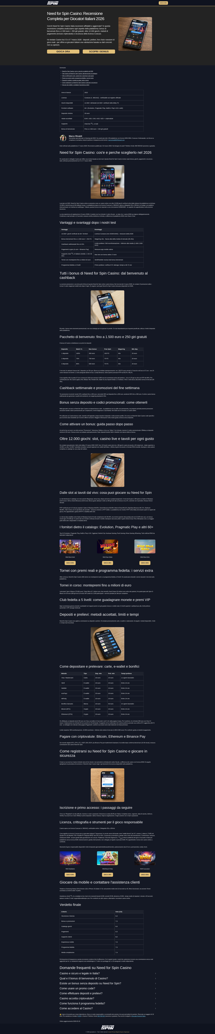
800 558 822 (101, 1016)
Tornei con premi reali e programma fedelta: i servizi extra (77, 78)
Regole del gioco (120, 1032)
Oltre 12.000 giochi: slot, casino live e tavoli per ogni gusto (78, 76)
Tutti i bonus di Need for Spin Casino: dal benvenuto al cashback (79, 73)
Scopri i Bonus (99, 51)
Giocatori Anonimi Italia (138, 1016)
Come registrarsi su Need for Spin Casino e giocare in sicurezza (79, 82)
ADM (79, 1016)
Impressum (126, 1032)
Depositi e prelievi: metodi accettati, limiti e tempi (75, 80)
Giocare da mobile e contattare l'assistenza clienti (75, 85)
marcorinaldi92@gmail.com (116, 140)
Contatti (110, 1032)
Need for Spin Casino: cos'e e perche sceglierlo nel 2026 (77, 71)
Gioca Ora (163, 3)
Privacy (113, 1032)
